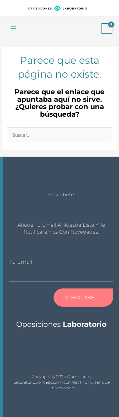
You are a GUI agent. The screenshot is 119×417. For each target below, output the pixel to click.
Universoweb (61, 387)
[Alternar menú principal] (13, 28)
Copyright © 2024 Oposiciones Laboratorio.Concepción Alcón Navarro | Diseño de (61, 379)
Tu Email (21, 262)
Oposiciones (61, 324)
